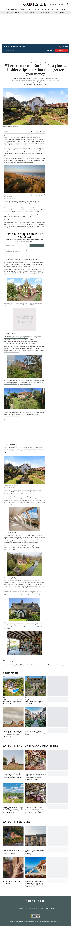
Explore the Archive (29, 12)
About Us (17, 906)
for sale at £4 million (26, 451)
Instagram (28, 908)
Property (22, 9)
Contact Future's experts (27, 906)
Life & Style (55, 9)
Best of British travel (59, 12)
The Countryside (12, 9)
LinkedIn (47, 908)
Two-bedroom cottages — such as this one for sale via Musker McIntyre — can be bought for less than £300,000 (24, 350)
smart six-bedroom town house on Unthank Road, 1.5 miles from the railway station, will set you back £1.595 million (23, 272)
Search (61, 50)
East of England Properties (41, 62)
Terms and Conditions (41, 906)
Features (45, 84)
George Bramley (8, 588)
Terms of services (19, 249)
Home (22, 62)
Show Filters (49, 50)
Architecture (45, 9)
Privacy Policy (52, 906)
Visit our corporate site (55, 921)
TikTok (52, 908)
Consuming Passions (44, 12)
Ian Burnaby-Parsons (9, 158)
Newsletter (42, 131)
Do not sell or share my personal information (35, 911)
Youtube (40, 908)
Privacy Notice (38, 249)
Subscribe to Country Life (13, 12)
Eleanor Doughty (28, 84)
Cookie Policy (20, 908)
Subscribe (61, 4)
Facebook (34, 908)
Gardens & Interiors (33, 9)
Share (7, 131)
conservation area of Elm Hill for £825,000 (23, 305)
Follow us (35, 131)
